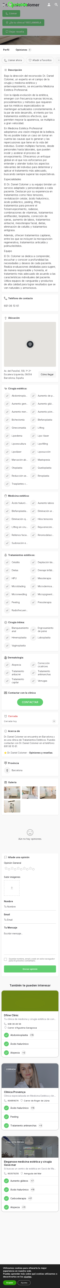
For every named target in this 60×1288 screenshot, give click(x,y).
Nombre (8, 901)
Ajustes (24, 1282)
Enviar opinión (30, 969)
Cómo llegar (47, 374)
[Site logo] (18, 5)
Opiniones (23, 49)
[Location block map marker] (30, 344)
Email (7, 914)
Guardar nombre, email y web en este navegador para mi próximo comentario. (32, 960)
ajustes (27, 1276)
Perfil (6, 49)
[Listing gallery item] (12, 792)
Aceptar (9, 1282)
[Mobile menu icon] (4, 5)
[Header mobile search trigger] (56, 5)
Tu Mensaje (10, 927)
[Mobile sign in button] (49, 5)
